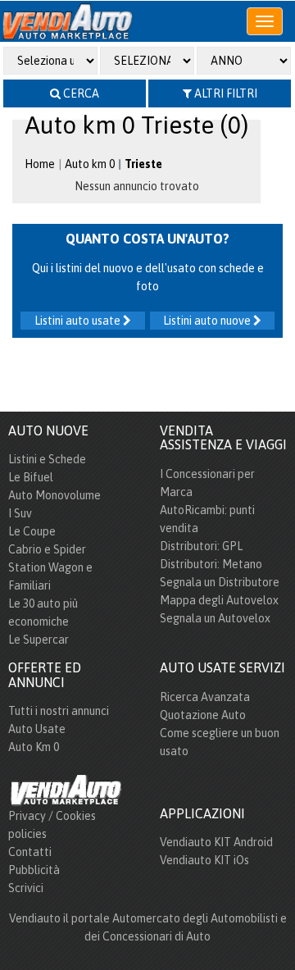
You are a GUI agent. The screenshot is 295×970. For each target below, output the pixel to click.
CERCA (80, 93)
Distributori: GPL (201, 546)
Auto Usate (37, 728)
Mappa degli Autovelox (219, 600)
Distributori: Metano (211, 564)
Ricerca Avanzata (205, 697)
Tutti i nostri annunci (58, 710)
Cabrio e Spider (47, 549)
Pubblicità (34, 870)
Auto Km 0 (33, 747)
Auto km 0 (90, 164)
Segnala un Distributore (219, 582)
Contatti (30, 851)
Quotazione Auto (203, 715)
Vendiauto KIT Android (216, 842)
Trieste (143, 164)
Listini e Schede (47, 459)
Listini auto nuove (208, 320)
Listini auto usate (78, 320)
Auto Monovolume (54, 495)
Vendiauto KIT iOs (204, 860)
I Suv (20, 513)
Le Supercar (38, 639)
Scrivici (25, 888)
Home (40, 164)
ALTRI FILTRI (224, 93)
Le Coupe (32, 531)
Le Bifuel (30, 477)
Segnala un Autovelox (215, 618)
